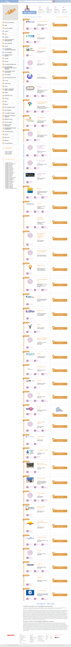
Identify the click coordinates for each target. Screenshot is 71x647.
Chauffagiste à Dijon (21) (8, 165)
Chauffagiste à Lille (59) (8, 176)
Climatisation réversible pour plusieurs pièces (33, 639)
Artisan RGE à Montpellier (9, 151)
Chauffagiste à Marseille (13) (9, 164)
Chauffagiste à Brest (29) (8, 166)
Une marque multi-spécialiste (23, 640)
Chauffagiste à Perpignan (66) (9, 178)
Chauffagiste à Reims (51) (9, 175)
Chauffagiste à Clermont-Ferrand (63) (10, 177)
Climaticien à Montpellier (8, 153)
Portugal (51, 637)
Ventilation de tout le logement (41, 636)
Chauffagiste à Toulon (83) (9, 186)
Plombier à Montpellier (8, 154)
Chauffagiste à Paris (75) (8, 183)
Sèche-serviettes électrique (41, 640)
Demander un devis (60, 25)
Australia (47, 637)
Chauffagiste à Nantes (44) (9, 173)
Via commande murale (40, 638)
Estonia (46, 639)
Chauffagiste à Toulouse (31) (9, 168)
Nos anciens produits (40, 639)
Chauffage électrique (32, 641)
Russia (51, 638)
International (47, 636)
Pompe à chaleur (32, 636)
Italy (50, 635)
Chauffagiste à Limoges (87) (9, 187)
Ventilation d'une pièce (40, 635)
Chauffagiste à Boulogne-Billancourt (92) (11, 188)
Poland (51, 636)
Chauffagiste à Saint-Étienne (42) (10, 172)
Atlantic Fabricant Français (23, 635)
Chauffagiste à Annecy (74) (9, 182)
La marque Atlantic (22, 636)
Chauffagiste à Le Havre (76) (9, 184)
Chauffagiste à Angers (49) (9, 174)
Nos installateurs (21, 638)
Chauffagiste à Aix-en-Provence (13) (10, 163)
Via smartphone (39, 637)
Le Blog (56, 635)
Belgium (47, 638)
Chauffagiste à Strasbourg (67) (9, 179)
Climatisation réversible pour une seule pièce (33, 637)
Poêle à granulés (32, 640)
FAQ (20, 641)
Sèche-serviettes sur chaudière (41, 641)
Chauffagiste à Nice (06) (8, 162)
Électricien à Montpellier (8, 152)
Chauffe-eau (31, 642)
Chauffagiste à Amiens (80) (9, 185)
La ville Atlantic (21, 639)
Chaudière (31, 635)
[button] (26, 111)
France (46, 635)
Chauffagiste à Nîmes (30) (9, 167)
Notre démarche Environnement (23, 637)
